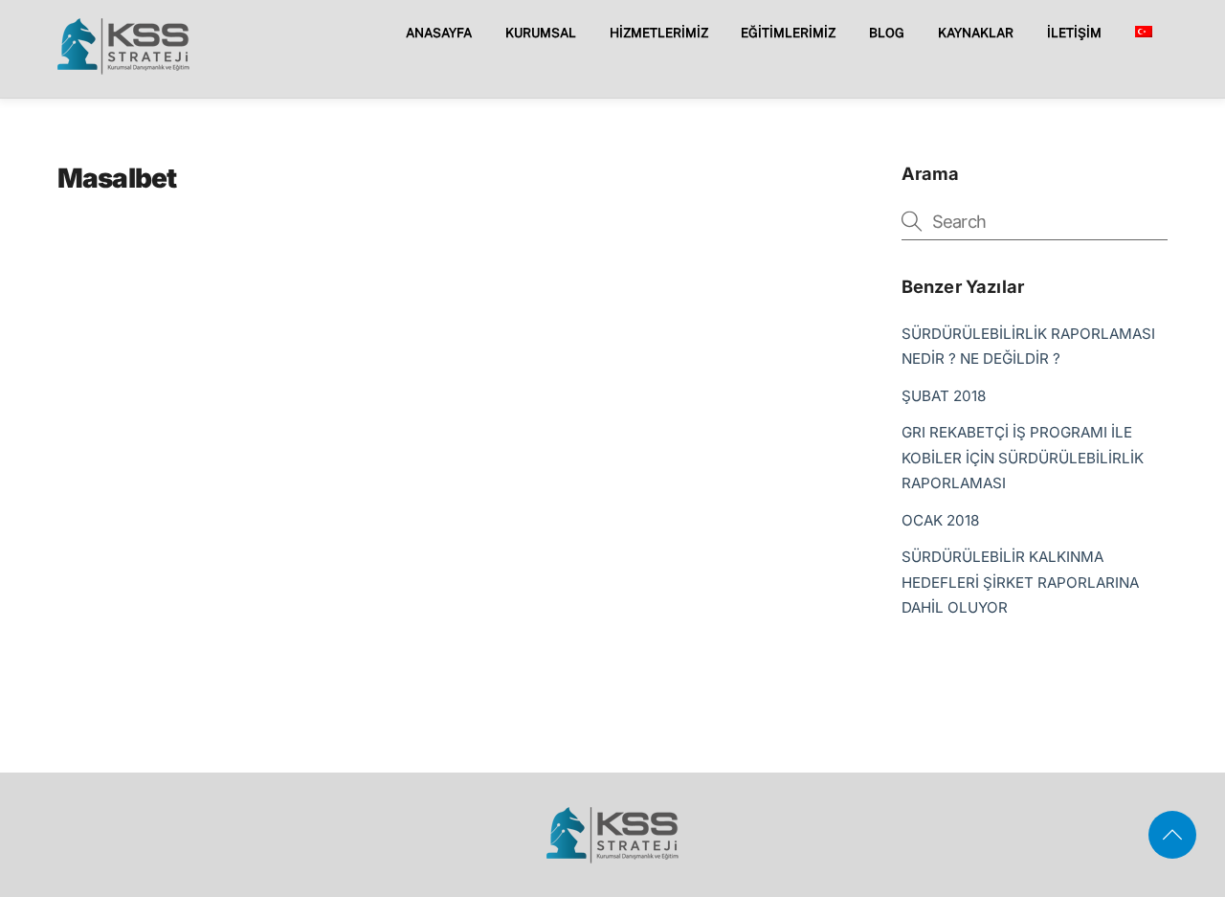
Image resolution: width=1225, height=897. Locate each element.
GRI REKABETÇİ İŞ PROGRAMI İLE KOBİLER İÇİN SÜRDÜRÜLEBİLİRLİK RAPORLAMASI (1023, 457)
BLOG (886, 32)
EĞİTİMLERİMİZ (788, 32)
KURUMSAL (540, 32)
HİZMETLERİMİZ (659, 32)
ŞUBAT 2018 (944, 396)
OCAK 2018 (940, 520)
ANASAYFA (439, 32)
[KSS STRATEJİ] (123, 67)
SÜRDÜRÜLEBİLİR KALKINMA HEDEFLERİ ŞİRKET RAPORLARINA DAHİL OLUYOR (1020, 582)
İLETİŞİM (1074, 32)
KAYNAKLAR (975, 32)
